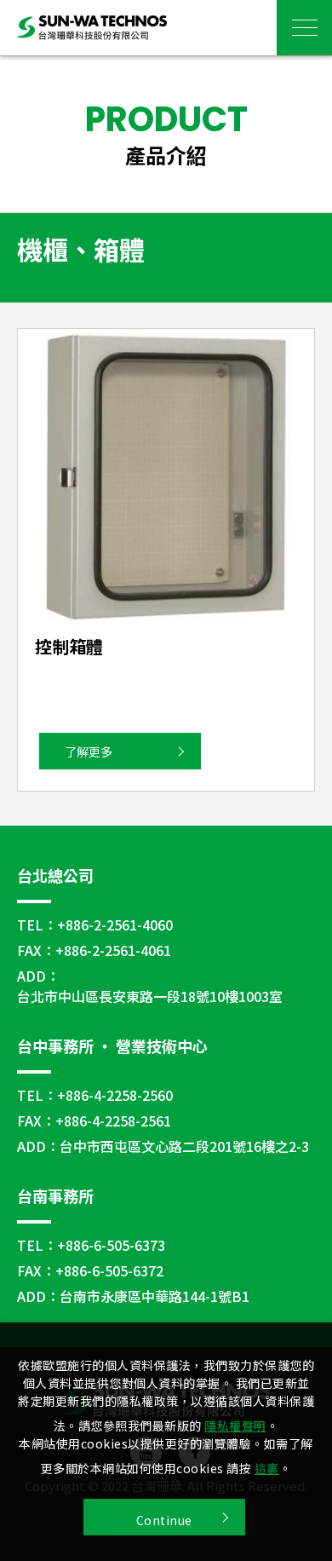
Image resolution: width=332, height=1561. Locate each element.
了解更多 (88, 751)
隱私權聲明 (235, 1425)
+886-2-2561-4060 (115, 924)
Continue (164, 1520)
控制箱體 (69, 646)
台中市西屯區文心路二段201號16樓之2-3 (184, 1146)
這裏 (267, 1468)
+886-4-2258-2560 (115, 1095)
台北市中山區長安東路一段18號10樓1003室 (150, 996)
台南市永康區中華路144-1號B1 (154, 1296)
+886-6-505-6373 (111, 1245)
